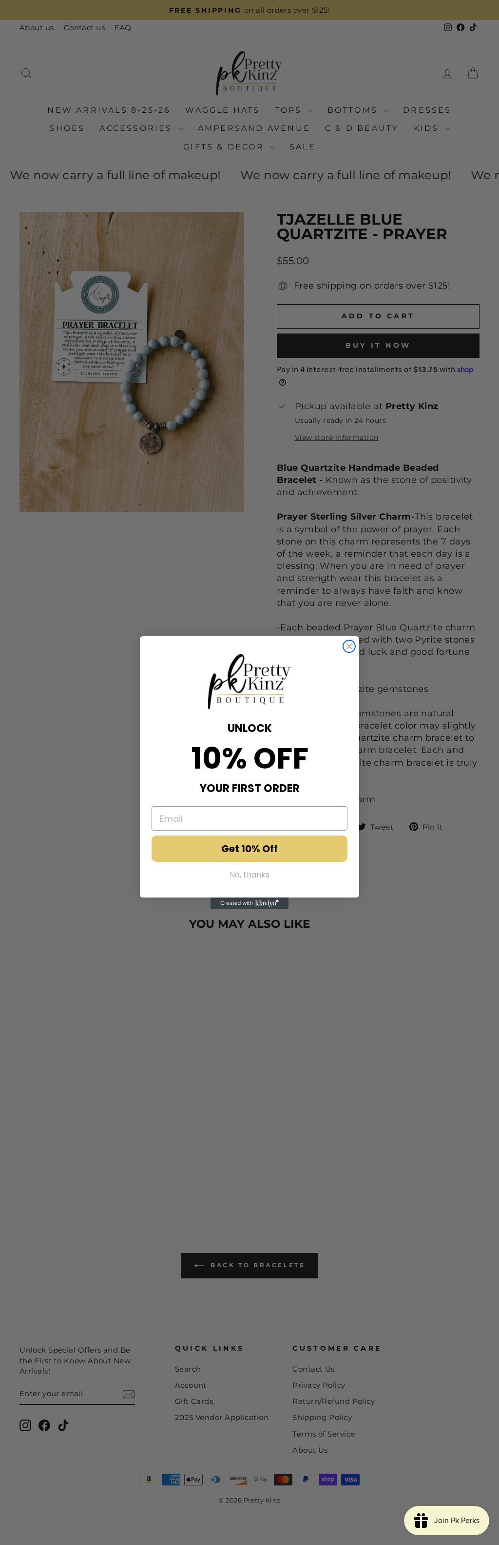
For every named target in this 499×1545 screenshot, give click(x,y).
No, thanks (249, 874)
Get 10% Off (249, 849)
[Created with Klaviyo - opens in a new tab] (249, 903)
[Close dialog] (349, 646)
